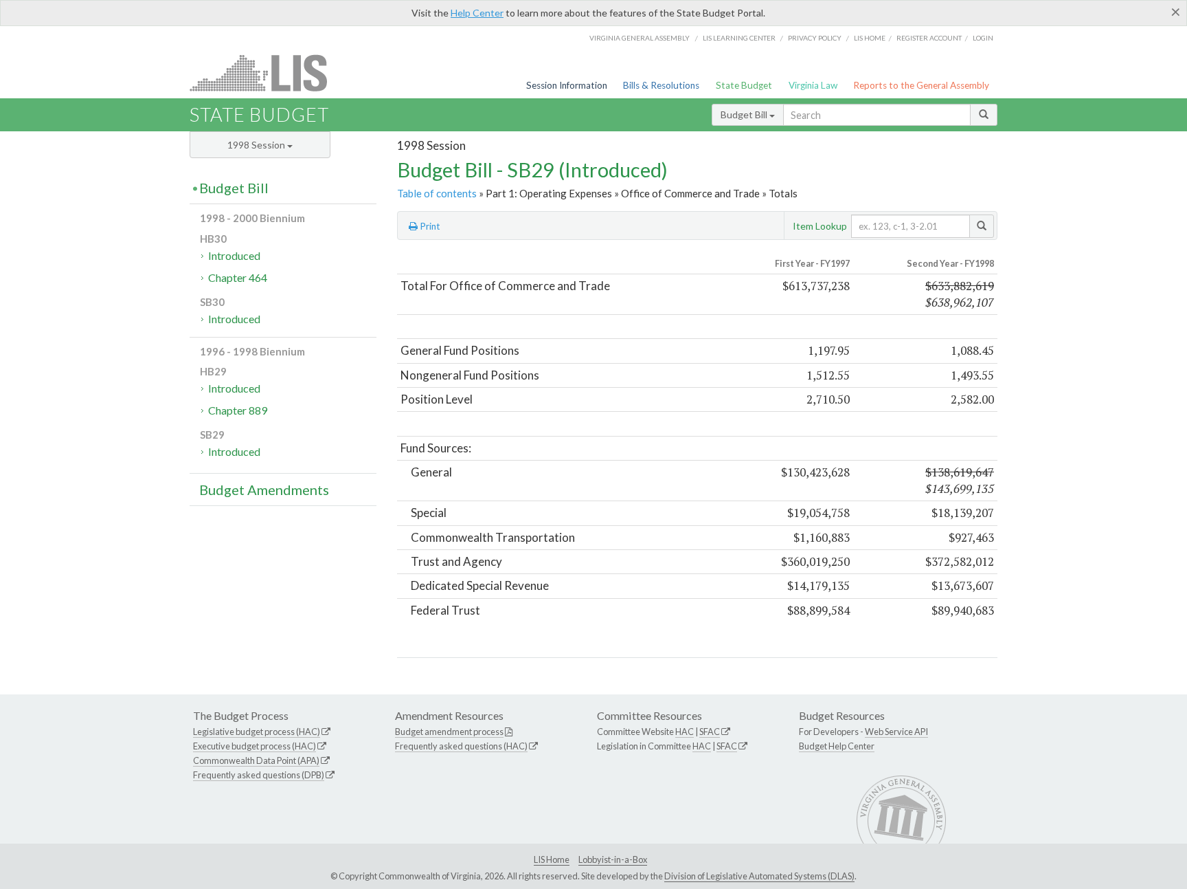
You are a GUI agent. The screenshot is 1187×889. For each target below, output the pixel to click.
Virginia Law (813, 85)
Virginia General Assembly (639, 38)
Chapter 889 (237, 410)
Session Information (566, 85)
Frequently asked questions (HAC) (461, 745)
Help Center (477, 13)
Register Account (929, 38)
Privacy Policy (814, 38)
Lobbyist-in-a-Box (612, 859)
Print (429, 226)
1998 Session (257, 145)
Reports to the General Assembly (921, 85)
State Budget (744, 85)
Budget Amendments (264, 489)
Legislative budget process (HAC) (256, 731)
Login (983, 38)
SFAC (709, 731)
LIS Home (551, 859)
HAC (684, 731)
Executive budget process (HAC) (254, 745)
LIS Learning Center (739, 38)
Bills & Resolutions (661, 85)
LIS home (869, 38)
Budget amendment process (449, 731)
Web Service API (896, 731)
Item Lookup (820, 226)
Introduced (234, 255)
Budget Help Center (836, 745)
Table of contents (437, 193)
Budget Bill (745, 114)
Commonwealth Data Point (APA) (256, 760)
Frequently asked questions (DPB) (258, 774)
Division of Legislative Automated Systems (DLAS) (759, 875)
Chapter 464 (237, 277)
